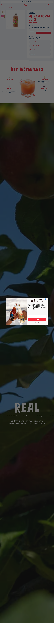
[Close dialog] (46, 299)
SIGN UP (37, 319)
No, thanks (37, 322)
